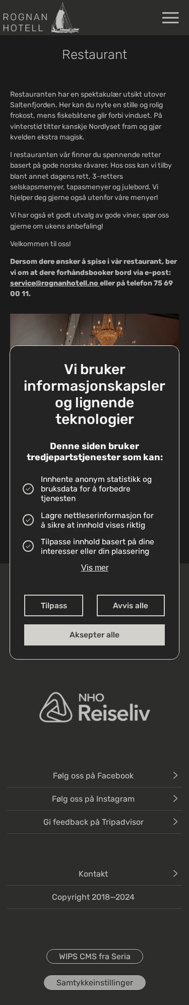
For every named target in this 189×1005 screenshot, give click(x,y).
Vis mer (94, 567)
